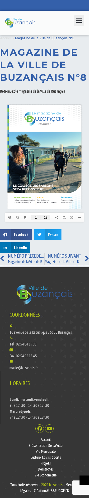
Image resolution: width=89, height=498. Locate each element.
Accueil (5, 38)
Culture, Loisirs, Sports (46, 457)
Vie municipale (46, 451)
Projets (46, 463)
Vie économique (46, 475)
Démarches (46, 469)
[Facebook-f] (39, 428)
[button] (79, 20)
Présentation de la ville (46, 445)
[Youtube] (49, 428)
